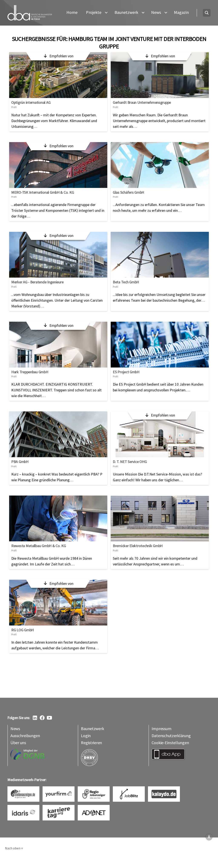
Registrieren (91, 742)
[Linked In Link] (34, 717)
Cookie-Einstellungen (170, 742)
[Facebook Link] (42, 717)
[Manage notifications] (209, 836)
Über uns (18, 742)
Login (86, 735)
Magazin (181, 12)
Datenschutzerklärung (171, 735)
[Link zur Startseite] (29, 13)
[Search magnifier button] (206, 12)
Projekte (93, 12)
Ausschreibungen (25, 735)
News (156, 12)
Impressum (161, 728)
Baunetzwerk (126, 12)
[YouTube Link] (49, 717)
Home (71, 12)
